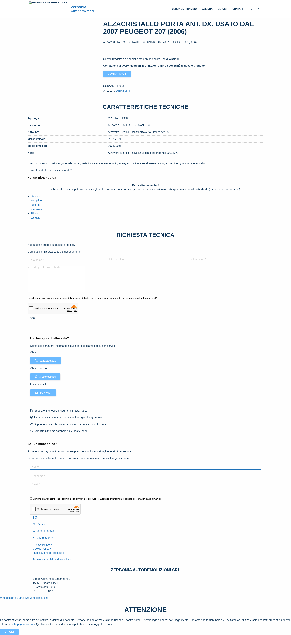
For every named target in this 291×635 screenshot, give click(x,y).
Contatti (238, 9)
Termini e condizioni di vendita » (52, 559)
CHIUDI (9, 631)
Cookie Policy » (42, 548)
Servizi (222, 9)
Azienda (207, 9)
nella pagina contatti (23, 624)
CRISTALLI (123, 91)
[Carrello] (258, 9)
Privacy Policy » (42, 544)
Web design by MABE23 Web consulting (24, 597)
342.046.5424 (46, 376)
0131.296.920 (47, 360)
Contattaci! (117, 73)
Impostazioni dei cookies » (48, 552)
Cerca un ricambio (184, 9)
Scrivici (44, 392)
